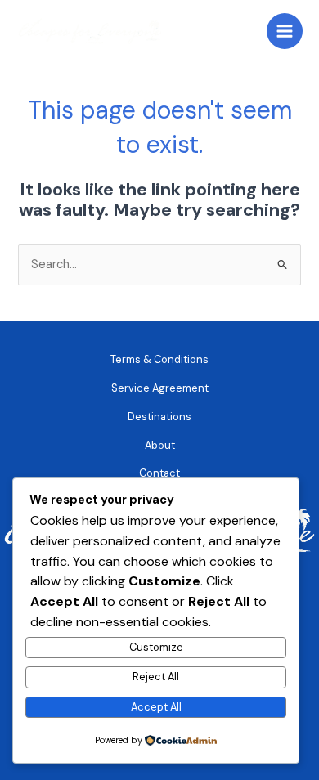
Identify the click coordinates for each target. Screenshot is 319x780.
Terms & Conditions (159, 359)
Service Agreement (160, 388)
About (160, 445)
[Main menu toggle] (285, 31)
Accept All (156, 707)
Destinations (159, 417)
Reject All (156, 677)
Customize (156, 647)
